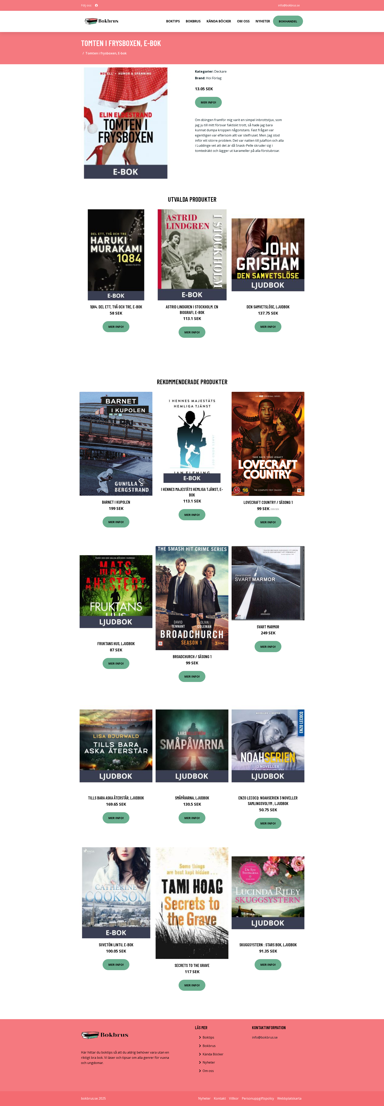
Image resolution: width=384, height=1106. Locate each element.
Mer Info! (208, 102)
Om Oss (243, 21)
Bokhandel (288, 21)
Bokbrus (193, 21)
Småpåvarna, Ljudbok (192, 797)
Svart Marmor (268, 626)
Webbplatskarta (289, 1098)
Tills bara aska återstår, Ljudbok (116, 797)
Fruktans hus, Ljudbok (116, 643)
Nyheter (263, 21)
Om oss (208, 1071)
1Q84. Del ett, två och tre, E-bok (116, 306)
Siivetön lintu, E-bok (116, 944)
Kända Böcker (219, 21)
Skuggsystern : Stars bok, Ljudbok (268, 944)
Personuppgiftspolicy (258, 1098)
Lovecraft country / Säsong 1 (268, 502)
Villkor (234, 1098)
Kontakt (220, 1098)
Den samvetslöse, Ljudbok (268, 306)
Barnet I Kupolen (116, 501)
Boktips (173, 21)
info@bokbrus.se (289, 5)
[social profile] (96, 5)
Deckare (220, 71)
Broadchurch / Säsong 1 (192, 656)
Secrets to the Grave (192, 965)
